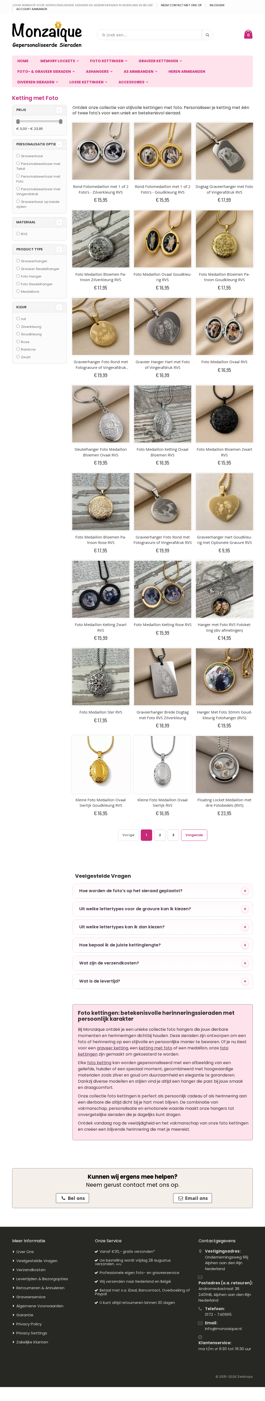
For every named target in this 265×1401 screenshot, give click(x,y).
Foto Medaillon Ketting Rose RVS (163, 624)
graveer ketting (112, 1048)
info (118, 1264)
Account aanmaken (31, 9)
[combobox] (155, 35)
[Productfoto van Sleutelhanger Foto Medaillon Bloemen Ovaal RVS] (100, 413)
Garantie (24, 1315)
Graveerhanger (34, 261)
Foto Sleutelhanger (37, 284)
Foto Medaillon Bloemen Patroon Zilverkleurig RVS (100, 277)
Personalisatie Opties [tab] (37, 144)
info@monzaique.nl (223, 1328)
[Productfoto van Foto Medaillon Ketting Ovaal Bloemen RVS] (162, 413)
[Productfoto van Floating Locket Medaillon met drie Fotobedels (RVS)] (224, 764)
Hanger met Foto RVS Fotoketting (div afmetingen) (224, 627)
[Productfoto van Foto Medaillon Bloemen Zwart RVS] (224, 413)
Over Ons (25, 1251)
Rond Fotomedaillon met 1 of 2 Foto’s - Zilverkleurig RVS (101, 189)
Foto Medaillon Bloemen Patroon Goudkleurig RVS (224, 277)
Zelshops (245, 1376)
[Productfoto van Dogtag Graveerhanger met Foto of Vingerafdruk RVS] (224, 151)
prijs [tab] (21, 109)
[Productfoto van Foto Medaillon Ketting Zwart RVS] (100, 589)
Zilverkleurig (31, 326)
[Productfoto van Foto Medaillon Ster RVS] (100, 676)
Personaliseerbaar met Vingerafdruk (38, 192)
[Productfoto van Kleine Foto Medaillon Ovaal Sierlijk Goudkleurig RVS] (100, 764)
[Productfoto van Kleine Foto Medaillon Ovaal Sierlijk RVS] (162, 764)
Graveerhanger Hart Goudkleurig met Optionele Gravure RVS (224, 539)
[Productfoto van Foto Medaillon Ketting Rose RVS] (162, 589)
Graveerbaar (32, 156)
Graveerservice (31, 1297)
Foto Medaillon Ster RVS (100, 712)
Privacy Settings (31, 1333)
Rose (25, 341)
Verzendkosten (31, 1269)
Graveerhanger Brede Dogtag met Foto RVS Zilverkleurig (163, 714)
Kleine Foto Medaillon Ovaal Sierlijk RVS (162, 802)
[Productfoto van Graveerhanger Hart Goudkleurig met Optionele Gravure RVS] (224, 501)
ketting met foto (155, 1048)
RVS (24, 234)
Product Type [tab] (29, 249)
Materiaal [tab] (25, 222)
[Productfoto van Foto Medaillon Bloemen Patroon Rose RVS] (100, 501)
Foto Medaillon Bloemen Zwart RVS (224, 452)
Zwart (26, 357)
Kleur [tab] (21, 307)
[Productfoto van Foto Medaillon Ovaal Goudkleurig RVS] (162, 238)
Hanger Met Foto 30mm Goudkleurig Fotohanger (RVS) (224, 714)
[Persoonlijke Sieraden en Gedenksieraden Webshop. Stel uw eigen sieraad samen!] (47, 34)
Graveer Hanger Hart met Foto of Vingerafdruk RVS (163, 364)
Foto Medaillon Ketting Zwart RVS (101, 627)
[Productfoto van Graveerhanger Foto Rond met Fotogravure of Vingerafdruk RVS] (162, 501)
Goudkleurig (31, 334)
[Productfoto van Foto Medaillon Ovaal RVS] (224, 326)
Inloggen (217, 5)
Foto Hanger (31, 276)
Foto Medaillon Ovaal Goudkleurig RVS (163, 277)
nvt (23, 318)
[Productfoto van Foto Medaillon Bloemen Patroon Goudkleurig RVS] (224, 238)
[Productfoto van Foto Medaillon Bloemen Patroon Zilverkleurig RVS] (100, 238)
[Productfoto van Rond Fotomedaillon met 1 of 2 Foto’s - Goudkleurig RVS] (162, 151)
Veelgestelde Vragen (36, 1260)
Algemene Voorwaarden (39, 1306)
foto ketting (99, 1062)
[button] (163, 891)
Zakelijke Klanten (32, 1342)
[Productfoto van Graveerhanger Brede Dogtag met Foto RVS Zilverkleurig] (162, 676)
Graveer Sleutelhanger (40, 268)
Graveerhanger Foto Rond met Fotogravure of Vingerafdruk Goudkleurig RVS (101, 367)
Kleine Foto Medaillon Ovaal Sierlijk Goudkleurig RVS (101, 802)
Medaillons (30, 291)
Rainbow (28, 349)
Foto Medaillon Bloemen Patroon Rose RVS (100, 539)
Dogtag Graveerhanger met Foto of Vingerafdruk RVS (224, 189)
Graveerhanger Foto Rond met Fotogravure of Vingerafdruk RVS (163, 539)
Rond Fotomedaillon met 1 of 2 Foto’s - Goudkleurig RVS (162, 189)
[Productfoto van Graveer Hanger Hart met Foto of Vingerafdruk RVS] (162, 326)
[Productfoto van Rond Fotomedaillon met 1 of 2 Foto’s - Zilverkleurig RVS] (100, 151)
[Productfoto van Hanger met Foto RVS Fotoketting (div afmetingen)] (224, 589)
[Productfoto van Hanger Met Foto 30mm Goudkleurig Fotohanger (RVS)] (224, 676)
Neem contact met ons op (181, 5)
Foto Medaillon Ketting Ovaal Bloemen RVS (162, 452)
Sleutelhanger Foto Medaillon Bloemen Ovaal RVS (101, 452)
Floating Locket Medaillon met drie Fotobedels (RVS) (224, 802)
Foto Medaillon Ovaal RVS (224, 361)
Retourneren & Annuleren (40, 1288)
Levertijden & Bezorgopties (42, 1278)
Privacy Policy (29, 1324)
